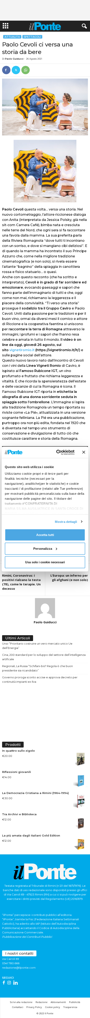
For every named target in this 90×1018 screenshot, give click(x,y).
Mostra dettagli (66, 521)
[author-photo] (45, 608)
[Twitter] (16, 70)
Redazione (42, 1002)
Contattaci (17, 1007)
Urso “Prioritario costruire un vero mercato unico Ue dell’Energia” (37, 646)
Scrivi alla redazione (21, 1002)
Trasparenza (70, 1007)
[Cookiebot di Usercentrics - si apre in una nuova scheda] (57, 452)
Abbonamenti (58, 1002)
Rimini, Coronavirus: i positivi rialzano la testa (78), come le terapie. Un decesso (21, 582)
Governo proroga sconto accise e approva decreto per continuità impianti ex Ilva (39, 679)
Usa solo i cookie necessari (45, 562)
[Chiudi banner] (83, 452)
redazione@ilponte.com (19, 967)
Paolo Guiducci (14, 58)
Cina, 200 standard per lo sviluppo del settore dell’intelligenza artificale (44, 657)
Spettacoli (32, 36)
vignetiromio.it (22, 350)
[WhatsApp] (25, 70)
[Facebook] (6, 70)
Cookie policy (52, 1007)
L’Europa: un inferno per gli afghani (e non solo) (69, 577)
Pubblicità (74, 1002)
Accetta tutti (45, 535)
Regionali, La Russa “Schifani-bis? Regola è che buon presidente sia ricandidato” (37, 668)
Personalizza (42, 548)
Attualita (12, 36)
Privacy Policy (34, 1007)
